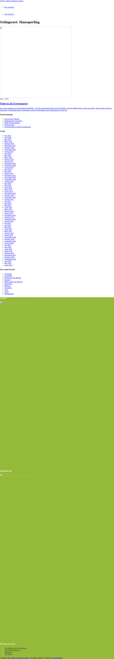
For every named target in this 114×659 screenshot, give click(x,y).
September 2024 (10, 165)
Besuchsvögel (9, 125)
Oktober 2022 (9, 195)
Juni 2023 (7, 183)
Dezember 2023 (10, 175)
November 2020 (10, 237)
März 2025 (8, 157)
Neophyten (8, 284)
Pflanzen (7, 286)
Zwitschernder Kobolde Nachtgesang (17, 127)
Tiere (6, 290)
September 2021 (10, 219)
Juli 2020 (7, 245)
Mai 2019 (7, 263)
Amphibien (8, 276)
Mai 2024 (7, 171)
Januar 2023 (8, 191)
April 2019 (8, 265)
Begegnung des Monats (12, 278)
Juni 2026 (7, 138)
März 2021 (8, 231)
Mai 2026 (7, 140)
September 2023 (10, 179)
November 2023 (10, 177)
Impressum (8, 652)
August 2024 (9, 167)
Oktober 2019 (9, 257)
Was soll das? (9, 14)
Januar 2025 (8, 161)
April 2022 (8, 207)
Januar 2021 (8, 235)
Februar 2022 (9, 211)
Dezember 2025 (10, 146)
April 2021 (8, 229)
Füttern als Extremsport (14, 103)
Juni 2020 (7, 247)
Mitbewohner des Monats (13, 282)
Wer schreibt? (9, 7)
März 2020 (8, 251)
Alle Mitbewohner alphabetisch (15, 648)
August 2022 (9, 199)
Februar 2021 (9, 233)
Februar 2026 (9, 144)
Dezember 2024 (10, 163)
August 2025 (9, 152)
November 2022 (10, 193)
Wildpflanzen (9, 294)
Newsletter (8, 654)
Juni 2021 (7, 225)
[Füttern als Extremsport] (35, 97)
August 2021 (9, 221)
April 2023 (8, 187)
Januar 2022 (8, 213)
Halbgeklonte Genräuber (13, 121)
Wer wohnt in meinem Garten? (18, 658)
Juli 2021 (7, 223)
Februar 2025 (9, 159)
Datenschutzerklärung (12, 650)
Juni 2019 (7, 261)
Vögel (6, 292)
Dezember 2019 (10, 255)
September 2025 (10, 150)
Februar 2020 (9, 253)
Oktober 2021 (9, 217)
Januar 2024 (8, 173)
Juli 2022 (7, 201)
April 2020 (8, 249)
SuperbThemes (57, 658)
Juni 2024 (7, 169)
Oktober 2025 (9, 148)
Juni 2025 (7, 154)
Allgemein (8, 274)
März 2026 (8, 142)
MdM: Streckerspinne (12, 123)
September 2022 (10, 197)
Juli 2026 (7, 136)
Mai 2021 (7, 227)
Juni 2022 (7, 203)
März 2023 (8, 189)
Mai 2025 (7, 155)
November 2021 (10, 215)
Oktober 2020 (9, 239)
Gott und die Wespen (11, 119)
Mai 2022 (7, 205)
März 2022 (8, 209)
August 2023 (9, 181)
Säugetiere (8, 288)
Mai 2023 (7, 185)
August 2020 (9, 243)
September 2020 (10, 241)
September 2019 (10, 259)
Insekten (7, 280)
